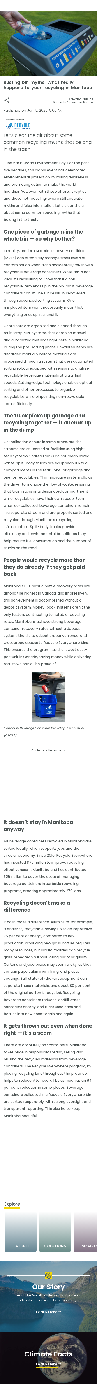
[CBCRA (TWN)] (49, 126)
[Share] (7, 100)
